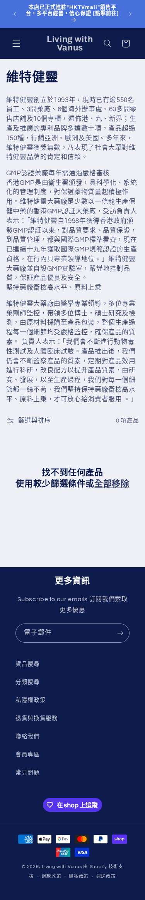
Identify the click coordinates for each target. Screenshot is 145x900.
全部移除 (112, 483)
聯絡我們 (27, 736)
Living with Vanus (62, 867)
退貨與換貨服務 (36, 718)
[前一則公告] (14, 13)
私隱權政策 (30, 700)
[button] (16, 43)
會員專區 (27, 755)
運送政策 (106, 876)
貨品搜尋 (27, 664)
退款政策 (51, 876)
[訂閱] (120, 632)
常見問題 (27, 773)
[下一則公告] (130, 13)
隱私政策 (79, 876)
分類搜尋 (27, 682)
